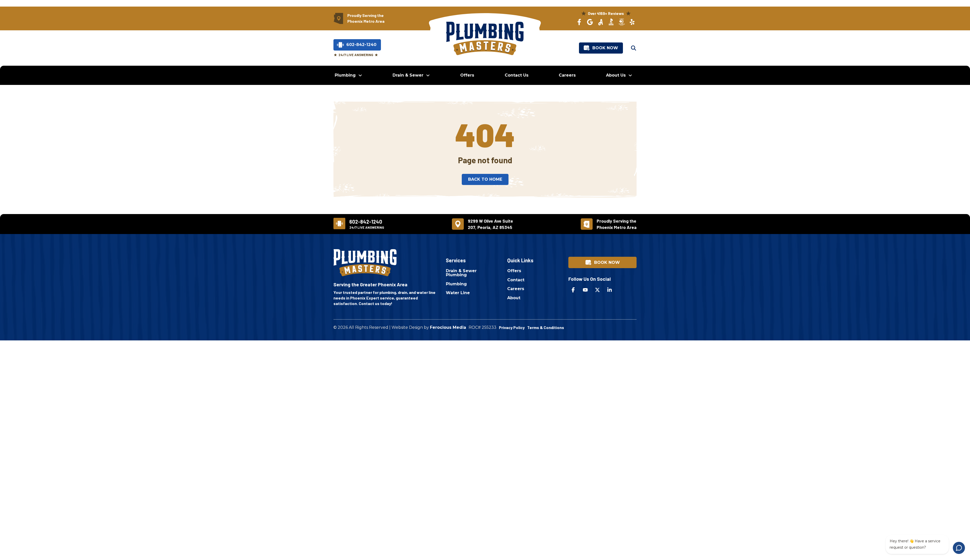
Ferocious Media (448, 327)
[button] (633, 48)
